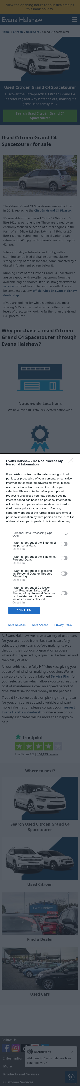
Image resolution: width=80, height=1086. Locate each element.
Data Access (40, 624)
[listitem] (40, 534)
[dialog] (40, 543)
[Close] (72, 461)
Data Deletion (17, 624)
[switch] (64, 544)
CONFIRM (24, 610)
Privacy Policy (63, 624)
